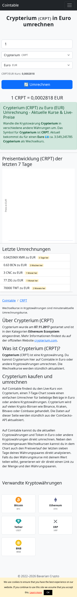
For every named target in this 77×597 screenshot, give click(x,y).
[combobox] (37, 55)
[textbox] (35, 55)
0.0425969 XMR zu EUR (26, 257)
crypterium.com (45, 340)
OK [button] (48, 592)
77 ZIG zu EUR (21, 280)
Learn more (36, 592)
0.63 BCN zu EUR (23, 265)
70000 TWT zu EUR (24, 288)
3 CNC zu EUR (20, 273)
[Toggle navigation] (69, 5)
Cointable (10, 5)
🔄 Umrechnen (37, 84)
